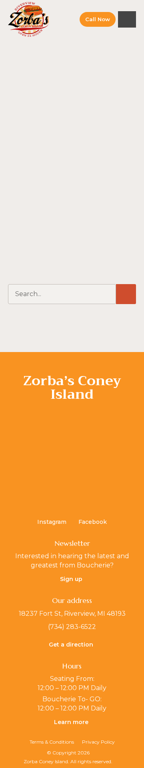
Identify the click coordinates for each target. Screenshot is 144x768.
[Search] (126, 294)
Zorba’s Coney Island (72, 387)
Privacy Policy (98, 742)
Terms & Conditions (52, 742)
